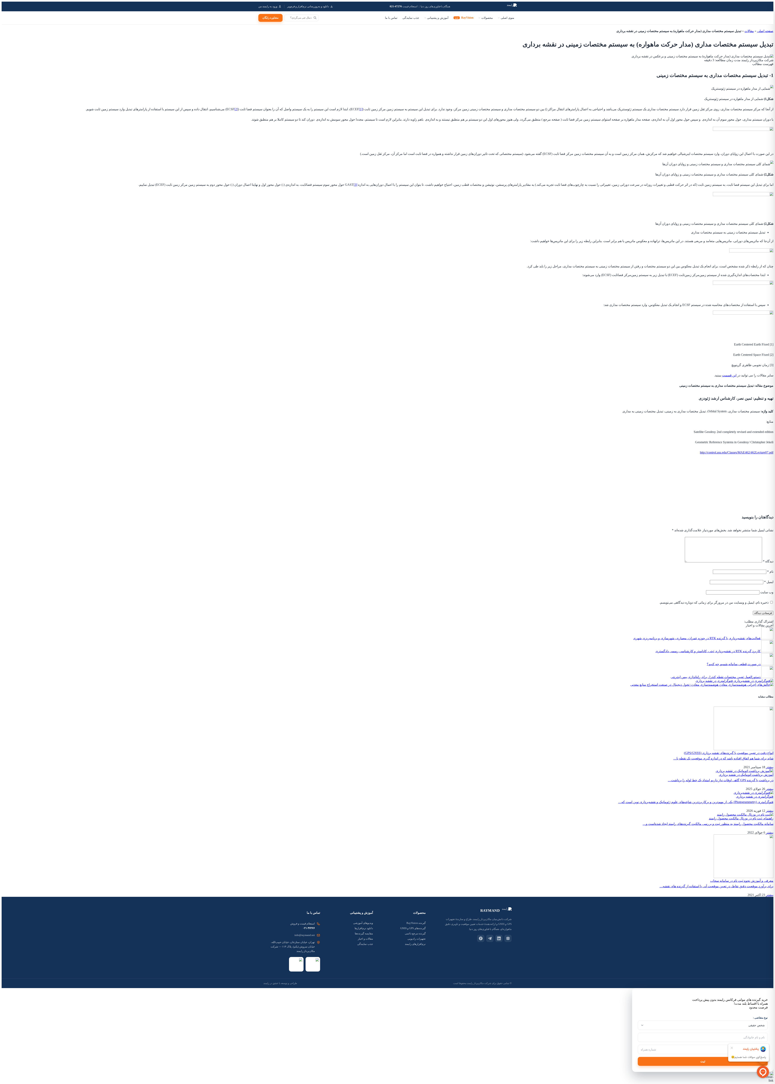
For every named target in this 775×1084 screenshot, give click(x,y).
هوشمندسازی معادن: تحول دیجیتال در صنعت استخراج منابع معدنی (674, 684)
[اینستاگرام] (508, 938)
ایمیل (768, 582)
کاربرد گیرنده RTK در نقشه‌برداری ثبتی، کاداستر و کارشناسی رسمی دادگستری (707, 651)
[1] (360, 109)
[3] (355, 184)
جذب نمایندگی (410, 17)
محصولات (487, 17)
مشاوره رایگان (270, 17)
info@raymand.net (304, 935)
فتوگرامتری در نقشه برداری (714, 681)
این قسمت (729, 375)
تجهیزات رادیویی (416, 938)
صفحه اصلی (765, 31)
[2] (236, 109)
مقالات (749, 31)
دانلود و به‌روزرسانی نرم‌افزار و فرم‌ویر (308, 6)
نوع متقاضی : (760, 1017)
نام (770, 571)
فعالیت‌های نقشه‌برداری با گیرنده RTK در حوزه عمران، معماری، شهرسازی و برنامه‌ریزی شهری (696, 638)
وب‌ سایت (766, 592)
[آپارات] (480, 938)
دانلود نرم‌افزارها (364, 928)
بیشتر (769, 767)
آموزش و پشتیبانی (437, 17)
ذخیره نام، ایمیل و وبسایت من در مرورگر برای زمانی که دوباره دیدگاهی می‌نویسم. (714, 602)
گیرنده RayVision (416, 922)
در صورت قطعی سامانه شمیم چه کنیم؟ (733, 664)
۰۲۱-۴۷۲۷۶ (309, 928)
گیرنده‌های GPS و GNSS (413, 928)
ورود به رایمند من (267, 6)
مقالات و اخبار (365, 938)
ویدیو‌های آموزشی (363, 922)
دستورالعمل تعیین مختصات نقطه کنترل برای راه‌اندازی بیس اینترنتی (715, 677)
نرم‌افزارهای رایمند (415, 943)
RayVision (464, 17)
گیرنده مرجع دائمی (415, 933)
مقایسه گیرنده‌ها (364, 933)
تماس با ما (391, 17)
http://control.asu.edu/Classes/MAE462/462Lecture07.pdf (736, 452)
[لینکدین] (499, 938)
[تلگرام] (489, 938)
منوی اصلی (507, 17)
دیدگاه (768, 561)
